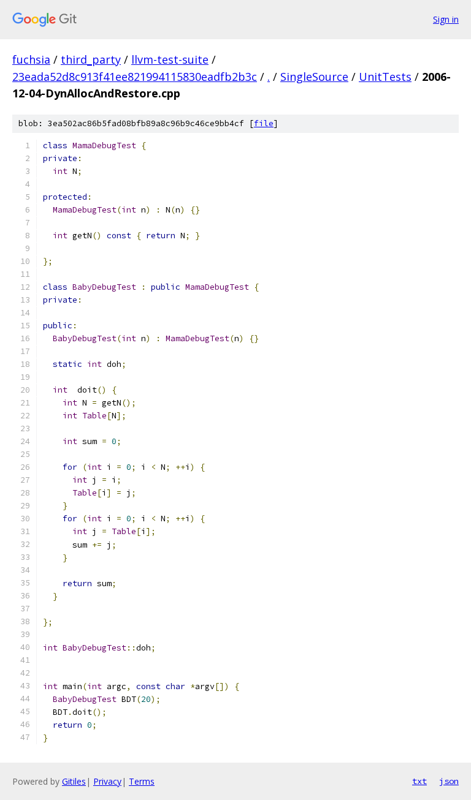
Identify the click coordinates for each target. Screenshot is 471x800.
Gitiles (74, 781)
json (449, 781)
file (264, 123)
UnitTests (385, 76)
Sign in (446, 19)
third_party (91, 59)
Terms (142, 781)
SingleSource (314, 76)
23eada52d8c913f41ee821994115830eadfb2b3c (134, 76)
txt (419, 781)
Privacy (107, 781)
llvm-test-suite (170, 59)
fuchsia (31, 59)
